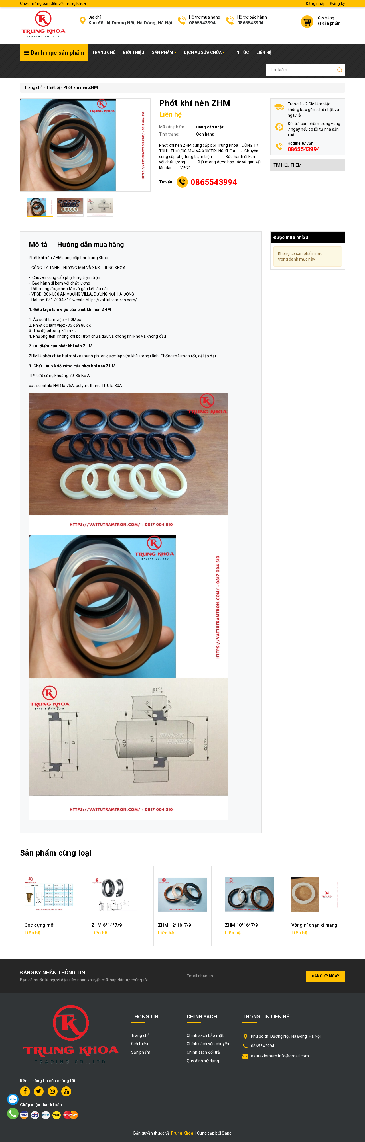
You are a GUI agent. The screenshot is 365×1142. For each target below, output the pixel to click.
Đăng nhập (316, 3)
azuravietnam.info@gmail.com (280, 1056)
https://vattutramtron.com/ (111, 300)
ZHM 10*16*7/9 (241, 925)
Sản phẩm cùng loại (56, 852)
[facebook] (25, 1091)
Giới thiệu (134, 52)
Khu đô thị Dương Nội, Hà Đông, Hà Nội (130, 23)
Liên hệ (263, 52)
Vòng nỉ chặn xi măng (314, 925)
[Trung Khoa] (43, 25)
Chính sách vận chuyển (208, 1043)
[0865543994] (13, 1113)
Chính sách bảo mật (205, 1035)
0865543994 (202, 23)
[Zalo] (13, 1099)
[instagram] (53, 1091)
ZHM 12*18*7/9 (174, 925)
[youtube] (66, 1091)
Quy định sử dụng (203, 1061)
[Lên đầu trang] (356, 795)
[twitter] (39, 1091)
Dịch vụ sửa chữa (203, 52)
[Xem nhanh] (49, 894)
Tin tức (240, 52)
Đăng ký (337, 3)
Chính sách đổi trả (203, 1052)
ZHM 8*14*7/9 (106, 925)
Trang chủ (103, 52)
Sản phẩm (163, 52)
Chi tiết (49, 935)
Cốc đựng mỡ (39, 925)
